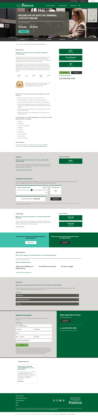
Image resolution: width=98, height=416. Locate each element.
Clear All (45, 187)
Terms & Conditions (71, 414)
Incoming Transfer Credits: (24, 187)
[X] (57, 400)
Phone (22, 336)
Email (17, 333)
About (17, 402)
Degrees (21, 44)
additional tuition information (24, 170)
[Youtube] (60, 400)
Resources (73, 5)
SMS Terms (34, 353)
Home (17, 44)
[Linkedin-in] (63, 400)
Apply (17, 405)
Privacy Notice (29, 353)
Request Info (83, 1)
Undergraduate (27, 44)
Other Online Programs (21, 398)
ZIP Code (36, 336)
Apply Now (93, 1)
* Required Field (19, 322)
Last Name (37, 329)
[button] (79, 5)
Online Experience (20, 400)
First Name (19, 329)
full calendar (20, 226)
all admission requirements (24, 272)
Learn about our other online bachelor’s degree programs (34, 146)
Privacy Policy (55, 414)
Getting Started (63, 5)
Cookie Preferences (62, 414)
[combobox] (34, 325)
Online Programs (50, 5)
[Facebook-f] (54, 400)
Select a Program (19, 324)
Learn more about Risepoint (40, 353)
